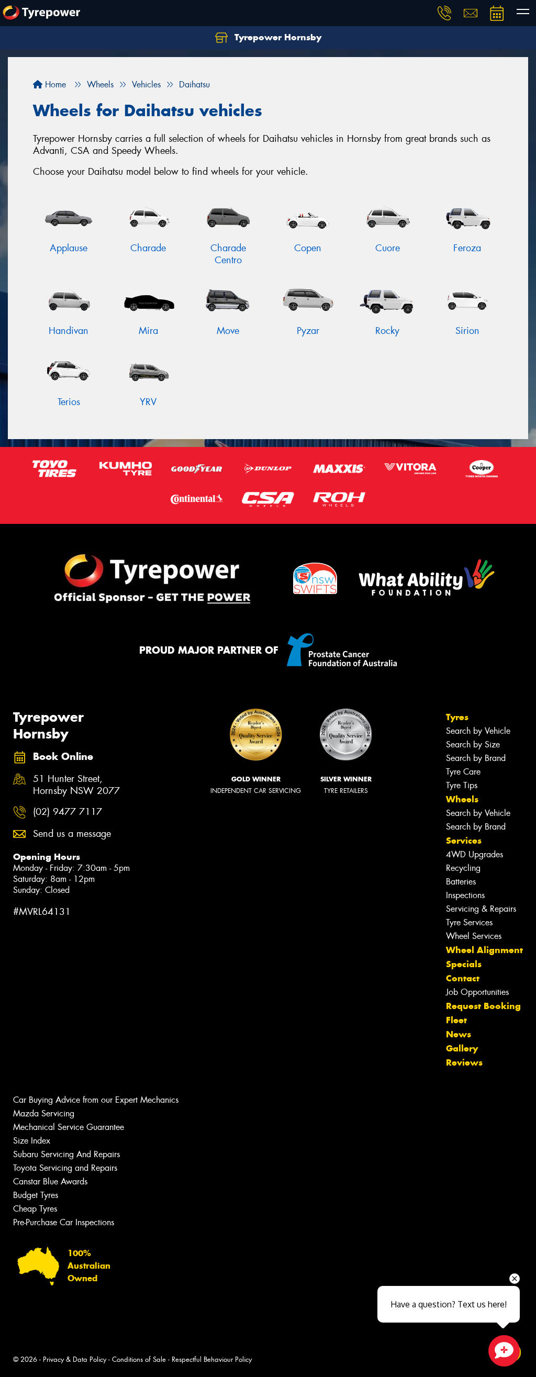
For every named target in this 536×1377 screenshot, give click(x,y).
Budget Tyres (35, 1195)
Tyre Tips (461, 785)
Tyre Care (463, 771)
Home (54, 84)
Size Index (31, 1140)
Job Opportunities (477, 992)
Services (464, 840)
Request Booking (483, 1006)
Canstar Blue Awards (50, 1181)
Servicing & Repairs (481, 908)
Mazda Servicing (43, 1113)
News (458, 1034)
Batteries (461, 881)
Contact (462, 978)
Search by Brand (476, 758)
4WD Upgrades (474, 854)
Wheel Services (473, 936)
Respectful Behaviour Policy (212, 1359)
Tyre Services (469, 922)
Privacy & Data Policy (74, 1359)
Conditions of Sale (139, 1359)
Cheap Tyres (35, 1208)
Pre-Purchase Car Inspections (63, 1222)
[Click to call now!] (444, 13)
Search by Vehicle (478, 730)
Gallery (462, 1048)
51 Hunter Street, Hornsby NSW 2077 (76, 785)
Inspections (465, 895)
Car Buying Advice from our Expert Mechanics (95, 1099)
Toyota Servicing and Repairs (65, 1167)
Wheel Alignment (484, 950)
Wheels (462, 799)
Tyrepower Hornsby (276, 37)
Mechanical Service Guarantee (68, 1127)
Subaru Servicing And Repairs (66, 1154)
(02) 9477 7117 (67, 812)
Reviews (464, 1062)
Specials (464, 964)
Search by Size (473, 744)
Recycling (463, 868)
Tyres (457, 717)
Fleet (456, 1020)
